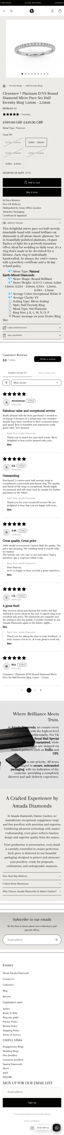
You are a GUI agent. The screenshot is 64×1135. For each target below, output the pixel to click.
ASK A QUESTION (15, 335)
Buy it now (32, 192)
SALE (5, 1072)
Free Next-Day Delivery (15, 876)
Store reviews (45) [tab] (46, 372)
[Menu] (4, 11)
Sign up (32, 1102)
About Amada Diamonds (16, 973)
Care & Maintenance (17, 328)
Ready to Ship (10, 1013)
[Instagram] (32, 1128)
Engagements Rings (13, 1046)
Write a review (47, 359)
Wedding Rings (11, 1051)
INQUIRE (7, 1077)
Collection (8, 984)
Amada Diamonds (26, 1114)
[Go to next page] (41, 690)
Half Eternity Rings (34, 85)
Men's (6, 1068)
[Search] (11, 11)
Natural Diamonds (12, 1064)
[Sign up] (56, 939)
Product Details (15, 223)
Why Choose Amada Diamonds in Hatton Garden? (29, 891)
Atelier (6, 1008)
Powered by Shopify (43, 1114)
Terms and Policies (32, 1121)
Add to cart (34, 182)
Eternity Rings (15, 85)
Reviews (7, 996)
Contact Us (8, 979)
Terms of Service (12, 1034)
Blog (5, 990)
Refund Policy (10, 1026)
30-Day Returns (33, 3)
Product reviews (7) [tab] (17, 372)
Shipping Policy (11, 1030)
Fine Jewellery (10, 1055)
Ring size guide (11, 1017)
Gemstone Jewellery (13, 1059)
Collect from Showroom (16, 883)
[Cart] (60, 11)
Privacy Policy (10, 1021)
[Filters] (6, 383)
